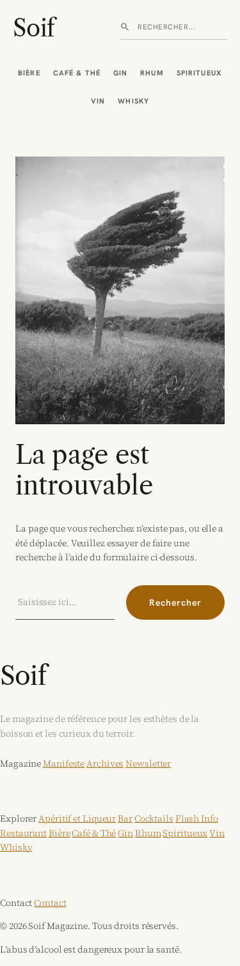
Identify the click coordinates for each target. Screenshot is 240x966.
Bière (29, 72)
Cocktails (153, 818)
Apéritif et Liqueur (77, 818)
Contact (50, 902)
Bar (125, 818)
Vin (98, 100)
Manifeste (63, 763)
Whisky (133, 100)
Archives (105, 763)
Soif (33, 28)
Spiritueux (199, 72)
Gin (120, 72)
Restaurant (23, 833)
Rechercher (175, 602)
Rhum (151, 72)
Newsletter (148, 763)
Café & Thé (76, 72)
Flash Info (196, 818)
